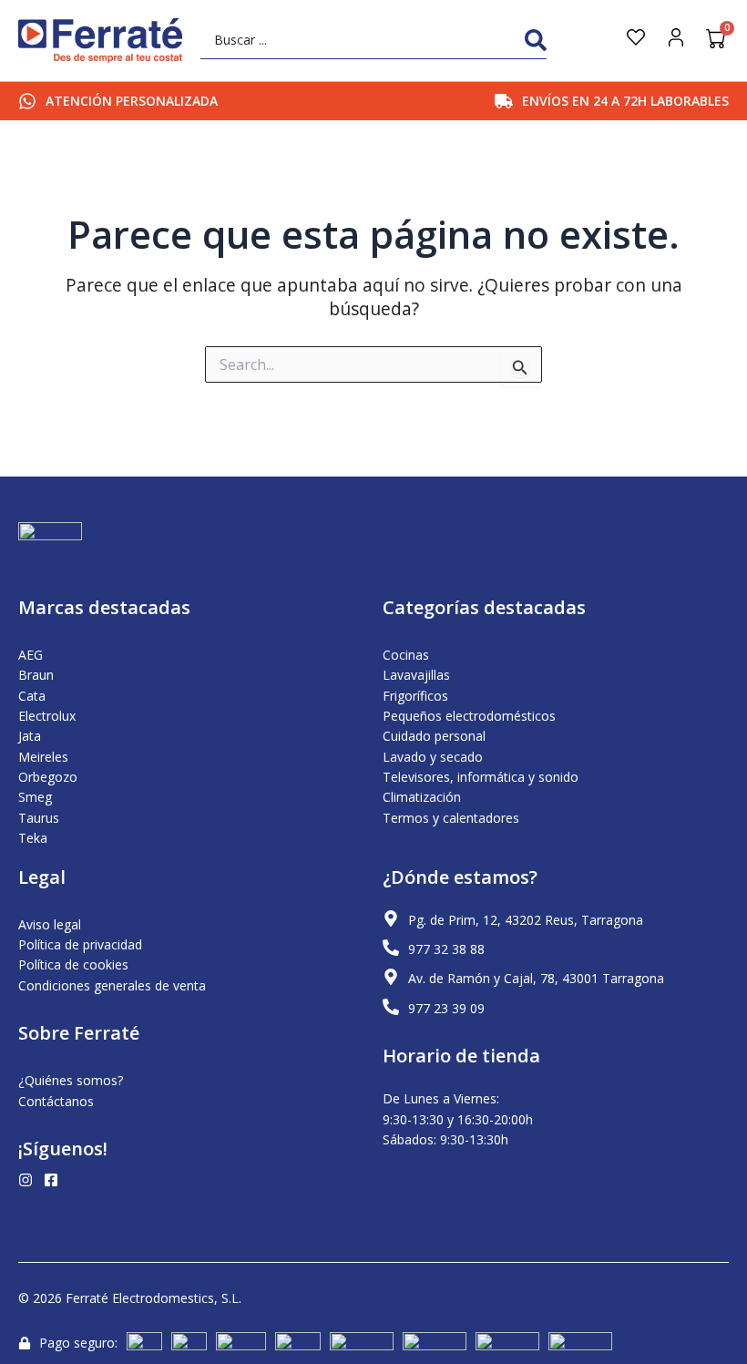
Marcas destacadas (104, 607)
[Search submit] (536, 40)
